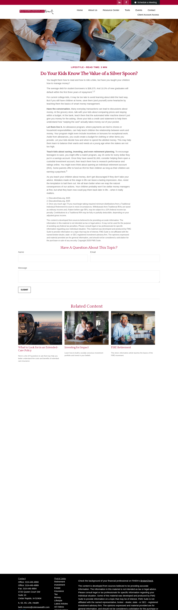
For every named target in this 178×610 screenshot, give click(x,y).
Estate (57, 588)
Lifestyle (58, 600)
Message (22, 268)
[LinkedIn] (119, 2)
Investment (59, 585)
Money (57, 597)
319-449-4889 (32, 585)
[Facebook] (126, 2)
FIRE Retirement (121, 347)
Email (93, 252)
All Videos (59, 607)
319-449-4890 (32, 582)
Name (21, 252)
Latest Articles (61, 604)
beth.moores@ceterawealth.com (34, 607)
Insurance (59, 591)
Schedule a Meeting (147, 2)
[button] (80, 10)
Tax (56, 594)
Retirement (59, 581)
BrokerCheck (146, 581)
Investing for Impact (77, 347)
